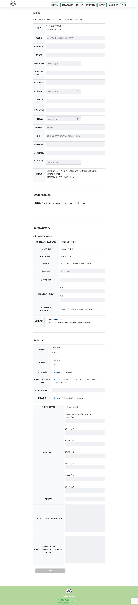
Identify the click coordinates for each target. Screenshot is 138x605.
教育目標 (90, 4)
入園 (123, 4)
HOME (54, 4)
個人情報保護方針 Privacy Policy (69, 600)
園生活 (102, 4)
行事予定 (113, 4)
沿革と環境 (67, 4)
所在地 (79, 4)
